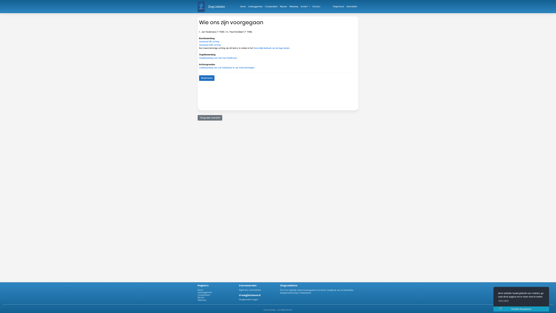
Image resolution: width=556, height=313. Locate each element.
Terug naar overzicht (210, 117)
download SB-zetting (209, 41)
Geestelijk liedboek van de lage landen (272, 48)
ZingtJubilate (216, 6)
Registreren (338, 6)
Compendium (271, 6)
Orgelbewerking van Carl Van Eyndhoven (218, 58)
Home (243, 6)
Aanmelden (351, 6)
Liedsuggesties (255, 6)
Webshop (293, 6)
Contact (316, 6)
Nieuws (283, 6)
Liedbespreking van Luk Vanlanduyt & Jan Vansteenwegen (227, 67)
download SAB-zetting (210, 45)
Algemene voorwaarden (250, 290)
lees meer (504, 300)
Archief (304, 6)
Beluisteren (207, 78)
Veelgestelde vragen (248, 299)
